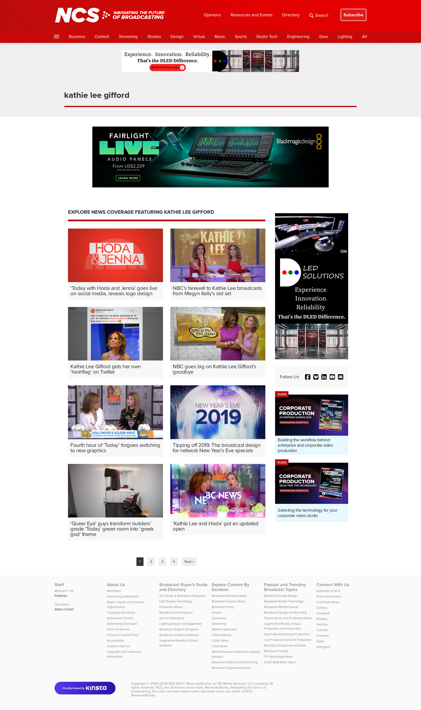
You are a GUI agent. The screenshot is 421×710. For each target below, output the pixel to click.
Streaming (128, 37)
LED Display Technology (175, 601)
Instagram (323, 647)
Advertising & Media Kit (123, 596)
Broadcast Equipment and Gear (285, 645)
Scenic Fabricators (171, 618)
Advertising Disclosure (122, 623)
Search (321, 15)
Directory (291, 15)
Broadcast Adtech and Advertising (235, 662)
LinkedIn (322, 630)
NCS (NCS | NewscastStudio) (190, 683)
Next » (189, 561)
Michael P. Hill (64, 591)
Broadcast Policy (223, 607)
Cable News (220, 640)
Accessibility (115, 640)
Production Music (171, 607)
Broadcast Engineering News (231, 667)
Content (102, 37)
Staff (59, 584)
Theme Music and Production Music (288, 618)
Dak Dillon (62, 604)
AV (364, 37)
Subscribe (354, 15)
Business (77, 37)
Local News (220, 646)
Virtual (199, 37)
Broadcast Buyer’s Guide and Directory (183, 587)
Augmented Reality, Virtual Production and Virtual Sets (282, 626)
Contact (321, 607)
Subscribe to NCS (328, 591)
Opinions (212, 15)
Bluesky (321, 619)
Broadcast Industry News (228, 601)
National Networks (224, 629)
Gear (323, 37)
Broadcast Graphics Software (179, 635)
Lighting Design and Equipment (180, 623)
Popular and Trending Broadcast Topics (285, 587)
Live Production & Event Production (287, 639)
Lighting (345, 37)
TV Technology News (278, 656)
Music (220, 37)
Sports (241, 37)
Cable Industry (221, 635)
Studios (154, 37)
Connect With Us (332, 584)
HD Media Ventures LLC (235, 683)
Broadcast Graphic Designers (179, 629)
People (216, 612)
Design (177, 37)
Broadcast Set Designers (176, 612)
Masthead (114, 591)
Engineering (298, 37)
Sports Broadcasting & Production (286, 634)
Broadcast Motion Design (281, 607)
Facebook (323, 613)
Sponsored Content (120, 618)
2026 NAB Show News (280, 662)
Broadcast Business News (229, 595)
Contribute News (327, 602)
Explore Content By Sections (230, 587)
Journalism (219, 618)
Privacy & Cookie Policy (123, 635)
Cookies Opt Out (118, 646)
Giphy (320, 641)
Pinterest (322, 635)
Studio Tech (266, 37)
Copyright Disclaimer (121, 612)
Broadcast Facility (276, 651)
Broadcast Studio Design (280, 595)
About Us (116, 584)
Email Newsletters (328, 596)
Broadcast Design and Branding (285, 612)
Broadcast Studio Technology (283, 601)
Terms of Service (118, 629)
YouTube (322, 624)
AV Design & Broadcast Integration (182, 595)
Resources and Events (251, 15)
